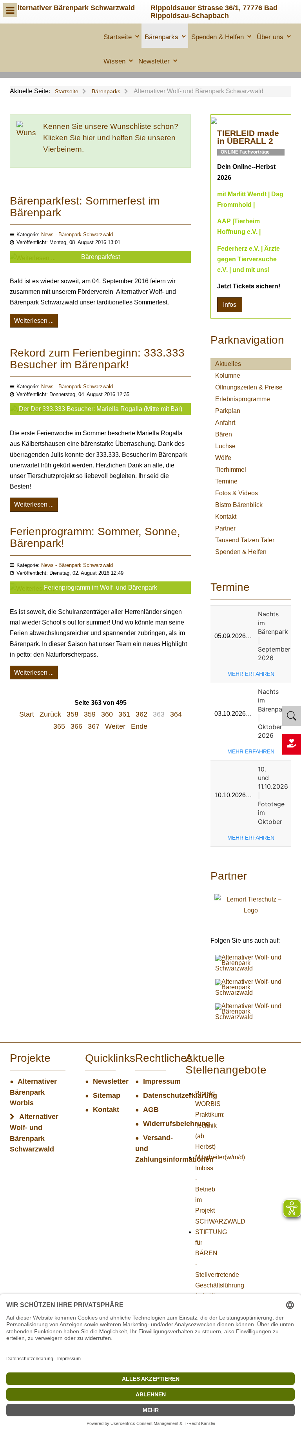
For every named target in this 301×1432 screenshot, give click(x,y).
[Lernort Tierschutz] (250, 904)
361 (124, 714)
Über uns (270, 37)
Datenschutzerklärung (154, 1095)
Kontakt (225, 516)
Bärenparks (161, 37)
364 (176, 714)
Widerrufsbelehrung (154, 1124)
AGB (151, 1109)
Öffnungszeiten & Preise (249, 387)
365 (59, 726)
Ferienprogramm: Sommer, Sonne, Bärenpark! (95, 537)
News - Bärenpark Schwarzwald (77, 234)
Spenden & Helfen (217, 37)
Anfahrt (225, 422)
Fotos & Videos (236, 493)
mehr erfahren (250, 674)
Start (26, 714)
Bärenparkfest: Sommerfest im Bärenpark (85, 207)
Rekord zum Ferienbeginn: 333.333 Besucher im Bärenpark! (97, 359)
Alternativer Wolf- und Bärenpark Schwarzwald (34, 1133)
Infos (229, 304)
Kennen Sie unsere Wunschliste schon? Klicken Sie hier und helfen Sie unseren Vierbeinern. (110, 137)
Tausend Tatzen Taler (244, 540)
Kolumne (227, 375)
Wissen (114, 61)
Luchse (225, 446)
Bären (223, 434)
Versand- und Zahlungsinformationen (150, 1148)
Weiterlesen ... (34, 320)
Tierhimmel (230, 469)
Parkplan (227, 410)
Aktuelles (228, 363)
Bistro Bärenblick (239, 504)
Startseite (117, 37)
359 (90, 714)
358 (72, 714)
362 (141, 714)
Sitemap (104, 1095)
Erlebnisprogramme (242, 399)
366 (76, 726)
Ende (139, 726)
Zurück (50, 714)
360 (107, 714)
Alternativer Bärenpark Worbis (33, 1092)
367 (94, 726)
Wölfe (223, 457)
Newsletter (154, 61)
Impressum (154, 1081)
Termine (226, 481)
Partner (225, 528)
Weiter (115, 726)
